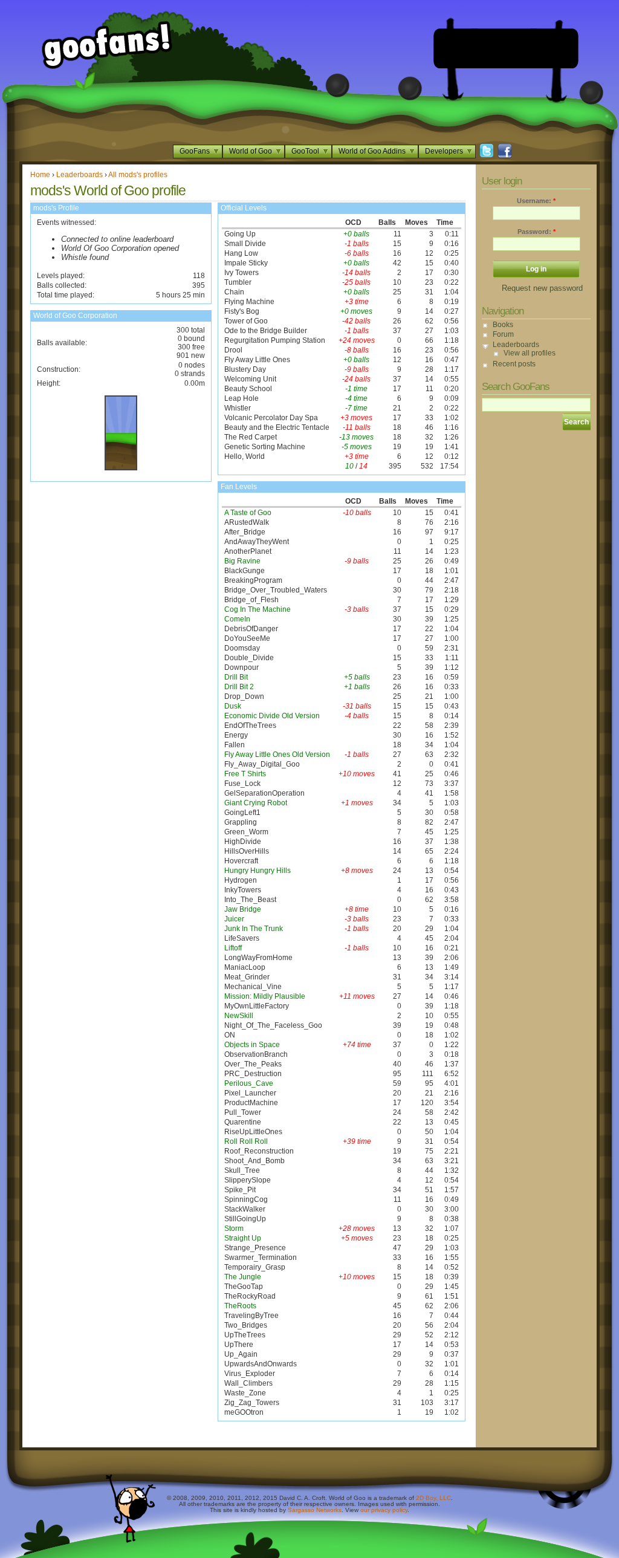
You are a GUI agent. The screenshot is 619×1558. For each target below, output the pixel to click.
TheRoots (240, 1306)
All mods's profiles (137, 174)
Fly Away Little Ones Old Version (277, 754)
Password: (536, 231)
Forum (503, 334)
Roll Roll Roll (246, 1141)
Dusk (232, 706)
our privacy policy (383, 1510)
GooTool (305, 151)
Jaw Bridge (242, 909)
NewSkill (238, 1015)
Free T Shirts (245, 774)
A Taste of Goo (247, 512)
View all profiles (530, 353)
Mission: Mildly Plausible (264, 996)
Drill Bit (236, 677)
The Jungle (242, 1277)
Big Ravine (242, 561)
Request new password (542, 288)
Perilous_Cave (248, 1083)
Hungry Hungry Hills (257, 870)
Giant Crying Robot (255, 803)
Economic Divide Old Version (272, 716)
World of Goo (250, 151)
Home (40, 174)
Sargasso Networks (315, 1510)
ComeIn (237, 619)
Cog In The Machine (257, 609)
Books (503, 324)
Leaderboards (79, 174)
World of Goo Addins (372, 151)
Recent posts (514, 364)
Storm (234, 1228)
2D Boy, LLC (433, 1498)
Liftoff (233, 948)
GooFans (195, 151)
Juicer (234, 919)
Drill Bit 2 (239, 687)
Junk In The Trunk (253, 928)
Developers (444, 151)
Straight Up (242, 1238)
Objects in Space (252, 1044)
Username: (536, 200)
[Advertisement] (506, 48)
